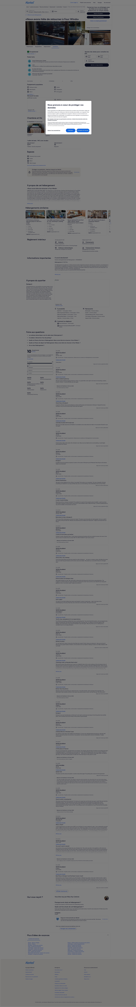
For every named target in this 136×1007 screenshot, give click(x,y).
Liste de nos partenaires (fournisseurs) (56, 125)
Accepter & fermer (83, 130)
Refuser (70, 130)
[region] (68, 117)
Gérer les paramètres (54, 130)
